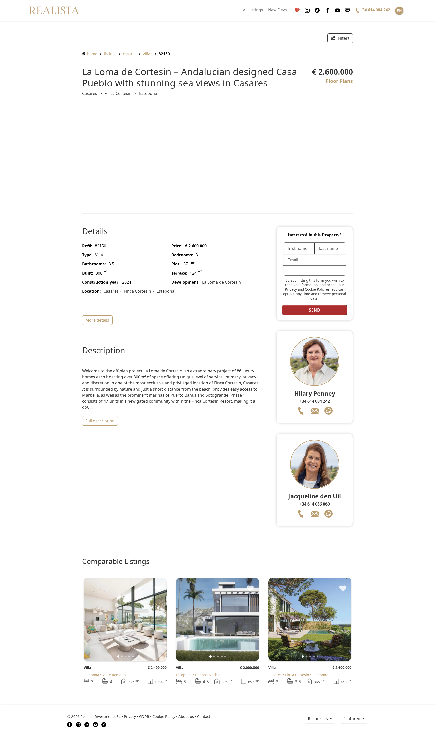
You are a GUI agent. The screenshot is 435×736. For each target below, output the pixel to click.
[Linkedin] (86, 724)
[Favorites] (297, 10)
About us (186, 716)
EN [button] (399, 10)
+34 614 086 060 (315, 504)
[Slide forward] (154, 619)
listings (110, 53)
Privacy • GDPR (136, 716)
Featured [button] (352, 718)
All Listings (253, 10)
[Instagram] (307, 10)
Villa (87, 667)
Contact (203, 716)
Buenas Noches (208, 674)
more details (97, 320)
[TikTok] (103, 724)
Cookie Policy (163, 716)
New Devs (277, 10)
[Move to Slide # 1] (122, 656)
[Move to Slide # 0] (118, 656)
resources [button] (318, 718)
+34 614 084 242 (315, 401)
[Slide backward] (96, 619)
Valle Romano (114, 674)
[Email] (347, 10)
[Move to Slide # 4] (133, 656)
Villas (147, 53)
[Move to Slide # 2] (125, 656)
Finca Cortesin (118, 93)
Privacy (291, 289)
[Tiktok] (317, 10)
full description (100, 421)
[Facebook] (327, 10)
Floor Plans (339, 81)
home (91, 53)
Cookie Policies (317, 289)
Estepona (148, 93)
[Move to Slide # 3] (129, 656)
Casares (129, 53)
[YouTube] (95, 724)
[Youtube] (337, 10)
